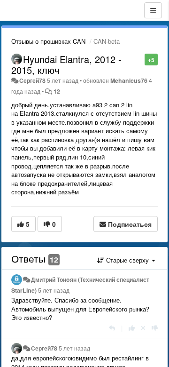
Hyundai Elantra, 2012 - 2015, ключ (66, 64)
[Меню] (153, 10)
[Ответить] (112, 327)
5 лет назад (53, 290)
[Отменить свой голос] (143, 327)
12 (57, 91)
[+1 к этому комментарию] (132, 327)
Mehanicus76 (128, 80)
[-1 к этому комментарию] (155, 327)
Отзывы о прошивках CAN (48, 41)
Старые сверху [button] (127, 259)
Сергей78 (32, 80)
